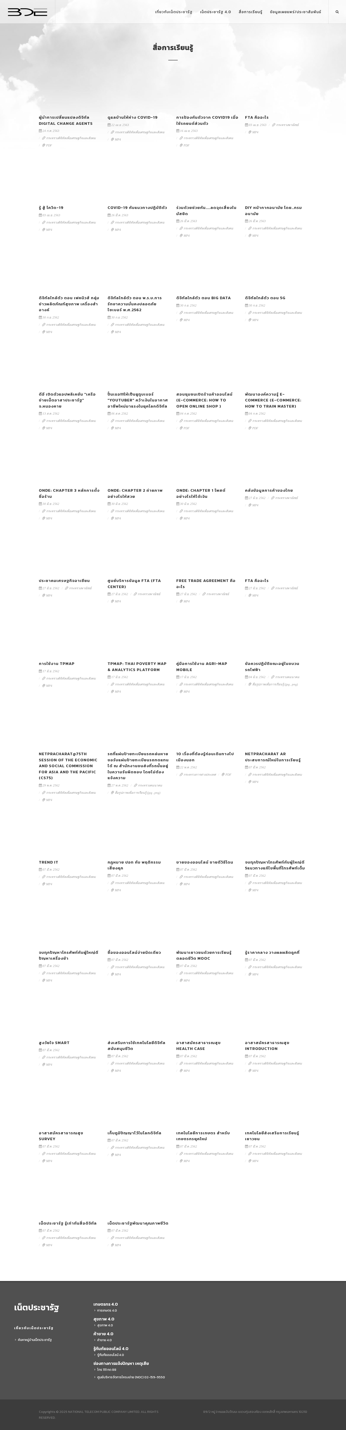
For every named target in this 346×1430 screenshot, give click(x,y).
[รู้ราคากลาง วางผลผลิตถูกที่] (276, 925)
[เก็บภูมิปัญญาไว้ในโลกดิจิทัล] (139, 1105)
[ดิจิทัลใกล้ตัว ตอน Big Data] (207, 270)
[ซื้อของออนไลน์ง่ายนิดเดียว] (139, 925)
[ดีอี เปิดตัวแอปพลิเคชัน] (70, 366)
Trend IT (48, 862)
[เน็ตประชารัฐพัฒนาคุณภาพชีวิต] (139, 1195)
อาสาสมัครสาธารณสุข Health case (198, 1046)
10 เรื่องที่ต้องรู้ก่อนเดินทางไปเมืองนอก (205, 757)
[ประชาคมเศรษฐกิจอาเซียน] (70, 553)
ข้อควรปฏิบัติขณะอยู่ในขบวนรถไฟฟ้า (272, 666)
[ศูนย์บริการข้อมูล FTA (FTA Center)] (139, 553)
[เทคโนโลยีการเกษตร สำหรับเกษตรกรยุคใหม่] (207, 1105)
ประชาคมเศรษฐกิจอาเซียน (64, 581)
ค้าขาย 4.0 (104, 1340)
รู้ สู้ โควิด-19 (51, 207)
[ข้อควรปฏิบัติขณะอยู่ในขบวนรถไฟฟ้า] (276, 636)
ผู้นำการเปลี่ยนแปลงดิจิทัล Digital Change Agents (66, 120)
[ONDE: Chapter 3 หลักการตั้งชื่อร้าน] (70, 462)
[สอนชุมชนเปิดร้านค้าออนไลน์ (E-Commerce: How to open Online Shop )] (207, 366)
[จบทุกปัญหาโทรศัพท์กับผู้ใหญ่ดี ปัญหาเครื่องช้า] (70, 925)
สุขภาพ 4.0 (105, 1325)
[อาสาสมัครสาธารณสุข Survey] (70, 1105)
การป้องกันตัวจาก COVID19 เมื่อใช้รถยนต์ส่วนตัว (207, 120)
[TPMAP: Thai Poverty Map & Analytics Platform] (139, 636)
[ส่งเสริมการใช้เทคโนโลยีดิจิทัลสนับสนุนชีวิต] (139, 1015)
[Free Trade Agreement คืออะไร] (207, 553)
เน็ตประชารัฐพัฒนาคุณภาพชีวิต (138, 1223)
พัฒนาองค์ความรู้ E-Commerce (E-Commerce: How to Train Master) (273, 400)
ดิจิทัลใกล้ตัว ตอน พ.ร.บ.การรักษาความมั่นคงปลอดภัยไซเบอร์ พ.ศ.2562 (135, 304)
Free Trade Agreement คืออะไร (206, 584)
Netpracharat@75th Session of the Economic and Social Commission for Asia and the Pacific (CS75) (68, 766)
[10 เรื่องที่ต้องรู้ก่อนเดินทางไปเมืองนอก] (207, 726)
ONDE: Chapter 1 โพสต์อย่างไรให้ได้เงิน (200, 493)
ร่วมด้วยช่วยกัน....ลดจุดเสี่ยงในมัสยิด (206, 210)
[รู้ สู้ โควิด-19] (70, 180)
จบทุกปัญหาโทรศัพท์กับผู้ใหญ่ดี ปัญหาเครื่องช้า (68, 955)
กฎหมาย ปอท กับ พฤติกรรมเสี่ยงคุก (134, 865)
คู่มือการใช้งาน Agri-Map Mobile (201, 666)
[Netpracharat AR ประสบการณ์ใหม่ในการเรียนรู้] (276, 726)
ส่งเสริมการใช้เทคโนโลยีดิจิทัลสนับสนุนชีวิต (136, 1046)
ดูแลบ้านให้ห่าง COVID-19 (133, 117)
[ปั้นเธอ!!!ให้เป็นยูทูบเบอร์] (139, 366)
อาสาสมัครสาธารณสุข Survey (61, 1136)
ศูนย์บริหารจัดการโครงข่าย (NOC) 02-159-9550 (131, 1377)
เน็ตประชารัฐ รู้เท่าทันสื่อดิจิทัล (68, 1223)
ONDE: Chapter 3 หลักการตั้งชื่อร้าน (69, 493)
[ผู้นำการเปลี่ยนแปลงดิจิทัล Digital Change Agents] (70, 89)
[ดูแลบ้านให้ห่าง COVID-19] (139, 89)
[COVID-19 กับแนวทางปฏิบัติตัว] (139, 180)
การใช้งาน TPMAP (57, 663)
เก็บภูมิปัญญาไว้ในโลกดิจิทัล (134, 1133)
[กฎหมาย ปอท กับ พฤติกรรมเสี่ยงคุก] (139, 834)
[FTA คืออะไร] (276, 89)
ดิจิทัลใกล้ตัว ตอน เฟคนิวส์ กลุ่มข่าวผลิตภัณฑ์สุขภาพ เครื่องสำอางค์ (69, 304)
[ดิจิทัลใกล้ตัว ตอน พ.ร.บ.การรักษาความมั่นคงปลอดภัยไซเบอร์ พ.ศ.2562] (139, 270)
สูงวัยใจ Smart (54, 1043)
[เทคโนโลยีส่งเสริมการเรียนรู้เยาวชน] (276, 1105)
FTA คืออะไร (257, 117)
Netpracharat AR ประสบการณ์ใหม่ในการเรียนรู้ (273, 757)
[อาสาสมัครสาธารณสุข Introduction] (276, 1015)
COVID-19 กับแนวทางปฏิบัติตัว (137, 207)
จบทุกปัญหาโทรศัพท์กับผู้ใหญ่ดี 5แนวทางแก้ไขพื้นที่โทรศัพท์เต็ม (275, 865)
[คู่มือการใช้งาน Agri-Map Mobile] (207, 636)
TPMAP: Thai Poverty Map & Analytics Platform (137, 666)
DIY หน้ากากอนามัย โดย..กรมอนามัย (273, 210)
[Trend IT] (70, 834)
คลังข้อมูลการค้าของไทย (269, 490)
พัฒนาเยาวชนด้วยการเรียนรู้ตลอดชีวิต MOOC (204, 955)
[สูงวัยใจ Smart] (70, 1015)
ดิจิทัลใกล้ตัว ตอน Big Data (203, 298)
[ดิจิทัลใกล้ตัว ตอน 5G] (276, 270)
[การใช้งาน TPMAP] (70, 636)
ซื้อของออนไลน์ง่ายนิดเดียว (134, 952)
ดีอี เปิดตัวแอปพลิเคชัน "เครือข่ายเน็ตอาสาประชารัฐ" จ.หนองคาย (67, 400)
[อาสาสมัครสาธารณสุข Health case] (207, 1015)
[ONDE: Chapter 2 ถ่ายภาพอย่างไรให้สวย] (139, 462)
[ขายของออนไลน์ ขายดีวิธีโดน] (207, 834)
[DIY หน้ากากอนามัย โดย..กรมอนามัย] (276, 180)
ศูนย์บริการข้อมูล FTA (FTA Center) (134, 584)
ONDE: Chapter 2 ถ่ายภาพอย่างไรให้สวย (135, 493)
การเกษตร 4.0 (107, 1310)
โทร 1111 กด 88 (106, 1369)
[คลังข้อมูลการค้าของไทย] (276, 462)
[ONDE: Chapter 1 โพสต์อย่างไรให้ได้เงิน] (207, 462)
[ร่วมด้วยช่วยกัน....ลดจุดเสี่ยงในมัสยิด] (207, 180)
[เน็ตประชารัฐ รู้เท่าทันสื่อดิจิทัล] (70, 1195)
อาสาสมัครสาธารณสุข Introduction (267, 1046)
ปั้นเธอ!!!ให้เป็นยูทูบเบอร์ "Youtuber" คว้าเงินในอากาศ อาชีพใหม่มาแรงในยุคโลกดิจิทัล (138, 400)
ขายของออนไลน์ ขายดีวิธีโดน (204, 862)
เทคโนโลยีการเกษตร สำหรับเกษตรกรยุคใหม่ (203, 1136)
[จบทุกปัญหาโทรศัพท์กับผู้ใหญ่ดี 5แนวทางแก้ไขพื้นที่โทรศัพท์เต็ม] (276, 834)
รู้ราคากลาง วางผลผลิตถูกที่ (272, 952)
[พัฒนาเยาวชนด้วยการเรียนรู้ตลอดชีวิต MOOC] (207, 925)
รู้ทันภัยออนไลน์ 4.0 (110, 1354)
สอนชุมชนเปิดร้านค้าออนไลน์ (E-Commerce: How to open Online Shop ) (204, 400)
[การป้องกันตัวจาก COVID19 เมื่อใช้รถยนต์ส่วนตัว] (207, 89)
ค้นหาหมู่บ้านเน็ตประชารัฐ (35, 1339)
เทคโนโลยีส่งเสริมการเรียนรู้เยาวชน (272, 1136)
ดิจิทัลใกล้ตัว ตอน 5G (265, 298)
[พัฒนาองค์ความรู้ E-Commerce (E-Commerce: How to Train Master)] (276, 366)
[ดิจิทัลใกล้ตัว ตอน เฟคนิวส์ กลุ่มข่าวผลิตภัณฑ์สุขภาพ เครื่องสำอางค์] (70, 270)
